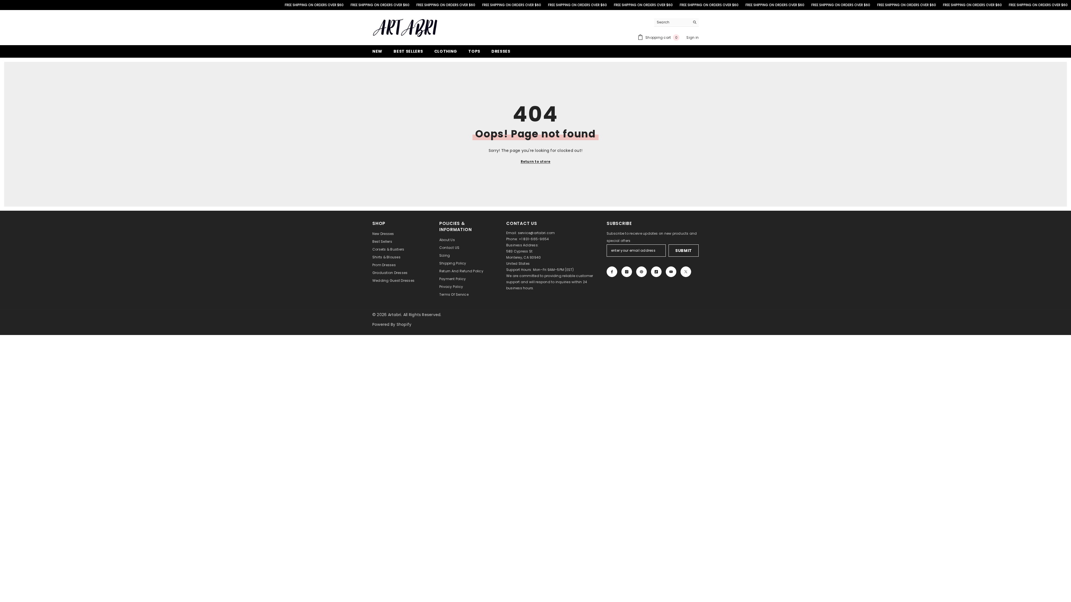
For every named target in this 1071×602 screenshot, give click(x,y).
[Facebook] (612, 271)
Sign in (692, 37)
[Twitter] (686, 271)
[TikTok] (656, 271)
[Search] (676, 22)
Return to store (536, 161)
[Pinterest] (641, 271)
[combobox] (672, 22)
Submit (683, 250)
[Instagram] (626, 271)
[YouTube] (671, 271)
